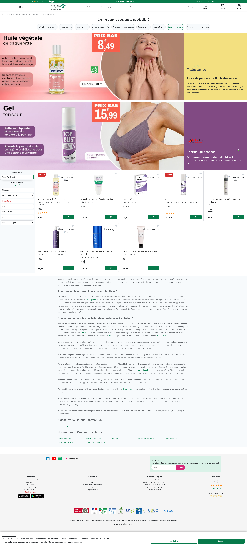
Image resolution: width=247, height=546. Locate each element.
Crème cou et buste (175, 27)
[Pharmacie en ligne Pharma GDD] (58, 6)
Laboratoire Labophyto (92, 438)
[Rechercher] (192, 7)
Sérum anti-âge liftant (65, 426)
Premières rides (66, 27)
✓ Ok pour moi (221, 541)
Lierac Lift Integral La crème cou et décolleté (140, 251)
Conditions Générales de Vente (154, 485)
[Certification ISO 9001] (81, 510)
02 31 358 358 (212, 1)
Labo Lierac (114, 438)
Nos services (31, 485)
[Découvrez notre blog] (70, 458)
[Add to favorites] (73, 174)
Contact (201, 1)
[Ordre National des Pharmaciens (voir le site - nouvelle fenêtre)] (121, 511)
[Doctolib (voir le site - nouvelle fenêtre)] (167, 511)
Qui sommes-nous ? (31, 480)
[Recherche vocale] (189, 7)
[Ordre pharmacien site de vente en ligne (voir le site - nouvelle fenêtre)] (103, 511)
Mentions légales (154, 480)
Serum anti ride (143, 27)
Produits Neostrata (170, 438)
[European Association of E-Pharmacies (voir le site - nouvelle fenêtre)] (154, 510)
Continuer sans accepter (9, 536)
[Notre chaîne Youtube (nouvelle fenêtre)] (54, 458)
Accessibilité (116, 524)
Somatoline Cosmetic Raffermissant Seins (96, 199)
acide (138, 370)
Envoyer (180, 467)
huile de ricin (128, 389)
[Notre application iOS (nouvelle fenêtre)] (24, 496)
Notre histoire (30, 482)
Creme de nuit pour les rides (123, 27)
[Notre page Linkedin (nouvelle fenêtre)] (48, 458)
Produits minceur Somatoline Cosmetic (98, 443)
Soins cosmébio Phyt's (66, 443)
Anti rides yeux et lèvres (47, 27)
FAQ (92, 482)
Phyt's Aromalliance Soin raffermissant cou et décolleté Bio (225, 200)
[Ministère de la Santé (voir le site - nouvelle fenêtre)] (94, 511)
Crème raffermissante (100, 27)
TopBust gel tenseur (172, 199)
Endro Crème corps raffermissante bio (52, 251)
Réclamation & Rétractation (92, 485)
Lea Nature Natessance (145, 438)
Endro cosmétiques (64, 438)
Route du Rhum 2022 (31, 490)
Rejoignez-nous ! (31, 492)
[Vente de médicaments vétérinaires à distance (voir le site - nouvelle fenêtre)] (112, 511)
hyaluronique (145, 370)
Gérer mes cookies (154, 490)
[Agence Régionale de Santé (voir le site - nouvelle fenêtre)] (130, 511)
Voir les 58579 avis (42, 1)
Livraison (93, 480)
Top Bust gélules (129, 199)
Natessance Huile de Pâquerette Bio (51, 199)
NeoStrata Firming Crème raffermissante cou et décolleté (97, 252)
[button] (16, 6)
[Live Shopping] (59, 458)
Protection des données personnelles (154, 482)
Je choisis (174, 541)
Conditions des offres (154, 487)
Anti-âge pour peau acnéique (198, 27)
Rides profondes (82, 27)
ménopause (91, 300)
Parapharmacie (31, 487)
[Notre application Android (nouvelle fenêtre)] (37, 496)
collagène (112, 336)
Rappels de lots (92, 490)
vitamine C (86, 333)
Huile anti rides (158, 27)
